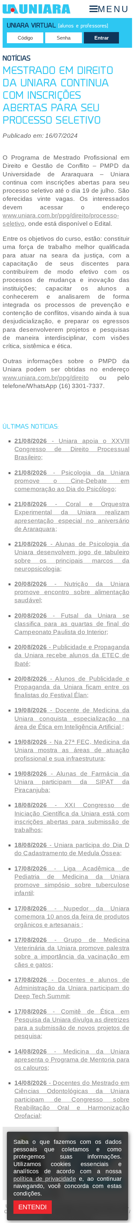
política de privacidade (44, 1179)
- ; (71, 449)
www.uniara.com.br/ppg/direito (45, 377)
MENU (113, 9)
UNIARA (36, 9)
